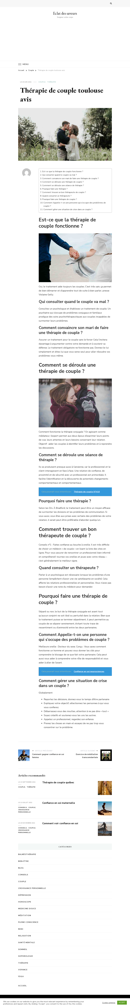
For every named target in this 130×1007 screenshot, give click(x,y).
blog (21, 868)
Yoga (21, 976)
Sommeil (22, 949)
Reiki (20, 929)
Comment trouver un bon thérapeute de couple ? (64, 192)
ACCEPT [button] (122, 1002)
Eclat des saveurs (65, 13)
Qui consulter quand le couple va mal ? (59, 175)
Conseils (22, 807)
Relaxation (24, 936)
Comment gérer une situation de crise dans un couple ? (67, 209)
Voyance (22, 970)
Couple (41, 82)
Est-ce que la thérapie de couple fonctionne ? (62, 171)
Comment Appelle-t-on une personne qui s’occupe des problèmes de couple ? (74, 204)
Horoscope (24, 902)
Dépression (24, 895)
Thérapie (51, 82)
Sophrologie (25, 956)
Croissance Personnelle (24, 811)
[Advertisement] (65, 38)
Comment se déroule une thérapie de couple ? (63, 182)
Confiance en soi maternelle (58, 803)
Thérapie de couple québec (58, 782)
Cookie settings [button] (108, 1003)
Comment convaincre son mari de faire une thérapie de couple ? (70, 178)
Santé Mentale (26, 942)
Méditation (24, 915)
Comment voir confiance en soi (60, 823)
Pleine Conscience (28, 922)
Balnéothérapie (27, 854)
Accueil (22, 986)
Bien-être (23, 861)
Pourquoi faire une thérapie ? (55, 189)
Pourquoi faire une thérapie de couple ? (59, 199)
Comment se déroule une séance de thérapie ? (63, 185)
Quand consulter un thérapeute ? (56, 195)
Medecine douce (27, 908)
